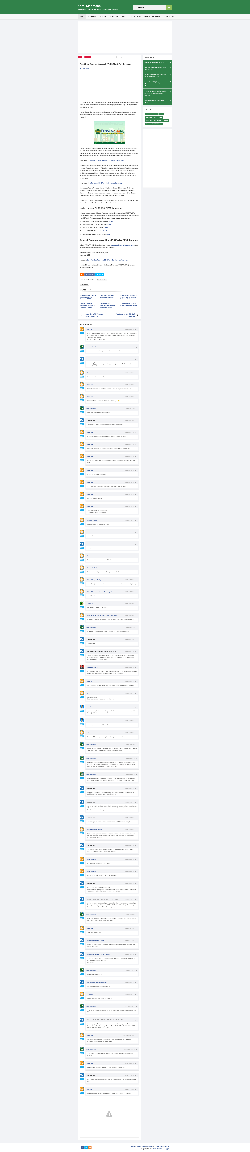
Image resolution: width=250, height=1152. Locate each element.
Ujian (161, 114)
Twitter (100, 274)
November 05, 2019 (128, 1020)
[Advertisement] (125, 37)
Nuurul (89, 329)
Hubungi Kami (140, 1146)
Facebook (90, 274)
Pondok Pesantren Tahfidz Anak (97, 982)
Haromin (90, 1089)
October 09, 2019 (129, 845)
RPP (155, 117)
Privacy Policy (158, 1146)
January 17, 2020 (129, 1075)
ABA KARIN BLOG (92, 667)
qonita (89, 532)
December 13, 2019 (129, 1049)
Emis (160, 117)
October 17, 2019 (130, 970)
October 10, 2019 (129, 928)
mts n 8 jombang (92, 520)
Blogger (166, 1149)
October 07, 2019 (129, 420)
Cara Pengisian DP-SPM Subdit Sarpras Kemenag (105, 183)
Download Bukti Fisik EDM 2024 (154, 62)
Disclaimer (149, 1146)
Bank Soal (149, 117)
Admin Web (90, 603)
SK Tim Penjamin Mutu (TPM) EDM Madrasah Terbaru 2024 (155, 75)
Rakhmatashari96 (92, 568)
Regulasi (155, 114)
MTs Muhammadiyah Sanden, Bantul (98, 954)
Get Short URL (101, 280)
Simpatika (149, 120)
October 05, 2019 (129, 329)
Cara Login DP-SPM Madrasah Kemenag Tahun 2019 (106, 160)
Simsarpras (84, 284)
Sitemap (166, 1146)
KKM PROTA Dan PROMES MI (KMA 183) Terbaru (155, 68)
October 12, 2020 (129, 1089)
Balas (81, 333)
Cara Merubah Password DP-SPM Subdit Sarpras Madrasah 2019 (128, 297)
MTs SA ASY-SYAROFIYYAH (95, 830)
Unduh (111, 221)
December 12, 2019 (128, 1035)
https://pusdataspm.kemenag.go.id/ (122, 245)
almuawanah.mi (92, 733)
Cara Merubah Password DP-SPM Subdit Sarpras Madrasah (107, 260)
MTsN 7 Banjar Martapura (95, 580)
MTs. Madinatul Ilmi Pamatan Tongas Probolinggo (102, 615)
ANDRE (89, 681)
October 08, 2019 (129, 651)
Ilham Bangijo (91, 859)
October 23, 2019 (129, 994)
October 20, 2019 (129, 982)
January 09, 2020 (129, 1063)
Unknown (90, 373)
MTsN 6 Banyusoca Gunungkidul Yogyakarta (101, 592)
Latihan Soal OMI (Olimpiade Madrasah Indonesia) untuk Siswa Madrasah (155, 84)
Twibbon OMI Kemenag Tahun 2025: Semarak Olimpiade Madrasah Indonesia (156, 93)
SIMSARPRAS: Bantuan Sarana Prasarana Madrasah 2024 (88, 297)
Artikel (166, 120)
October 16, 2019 (129, 940)
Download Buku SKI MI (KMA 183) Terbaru (155, 101)
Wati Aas (90, 994)
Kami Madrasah (91, 347)
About (133, 1146)
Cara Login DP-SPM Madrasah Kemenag (107, 296)
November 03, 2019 (129, 1006)
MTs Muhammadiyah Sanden (96, 940)
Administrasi (158, 120)
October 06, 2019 (129, 372)
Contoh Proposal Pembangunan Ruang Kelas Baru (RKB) (87, 305)
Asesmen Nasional (156, 124)
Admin (89, 707)
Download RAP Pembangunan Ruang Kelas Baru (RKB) (107, 305)
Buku (147, 124)
